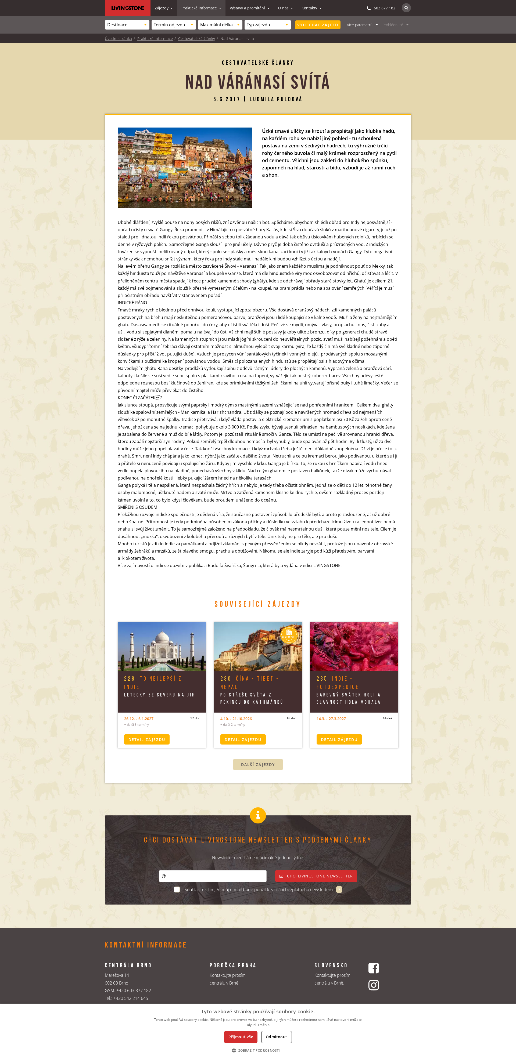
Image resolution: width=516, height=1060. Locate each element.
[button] (258, 1050)
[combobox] (127, 25)
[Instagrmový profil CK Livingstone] (380, 985)
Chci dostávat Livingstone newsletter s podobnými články (258, 840)
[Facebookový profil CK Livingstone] (380, 968)
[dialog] (258, 1032)
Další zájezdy (258, 764)
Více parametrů (359, 24)
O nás (284, 7)
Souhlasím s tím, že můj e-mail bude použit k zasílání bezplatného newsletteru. (260, 889)
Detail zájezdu (146, 739)
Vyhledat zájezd (317, 24)
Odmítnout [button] (276, 1036)
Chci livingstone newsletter (319, 876)
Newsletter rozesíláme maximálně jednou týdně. (258, 858)
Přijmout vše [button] (240, 1036)
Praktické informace (199, 7)
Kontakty (310, 7)
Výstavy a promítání (248, 7)
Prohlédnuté (392, 24)
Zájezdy (162, 7)
